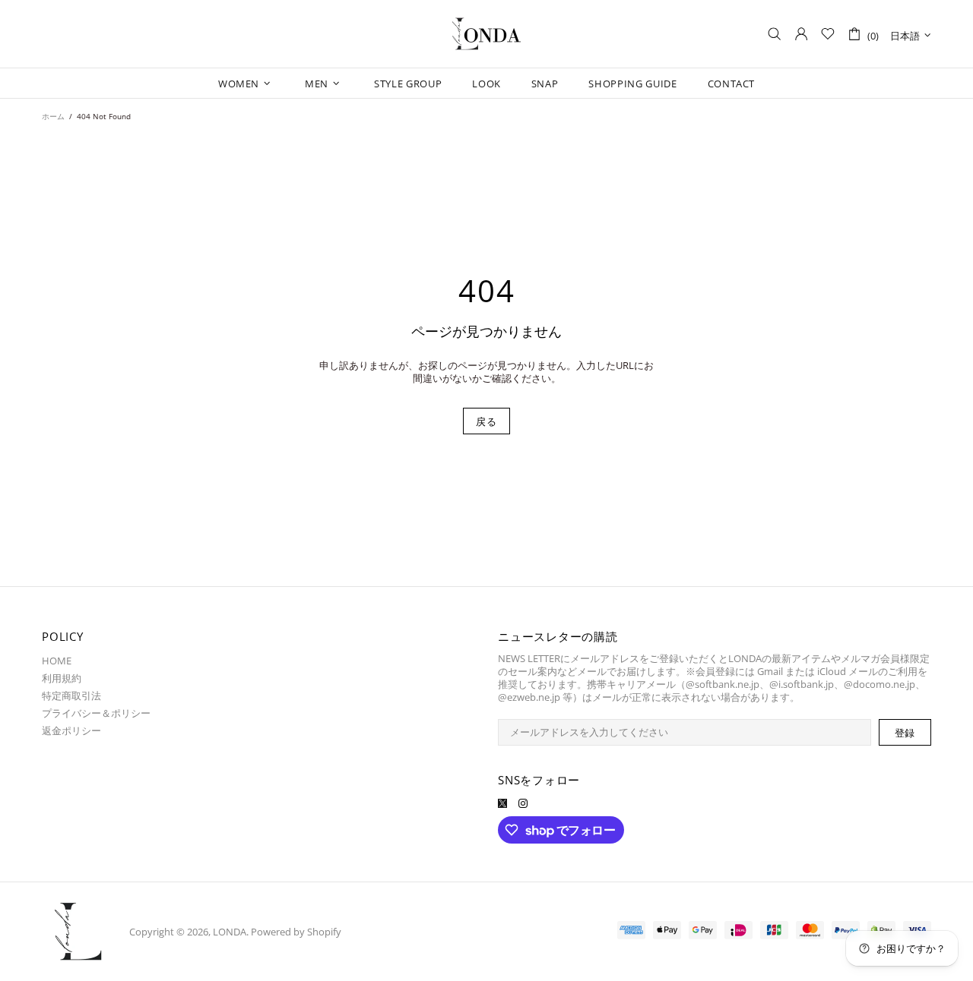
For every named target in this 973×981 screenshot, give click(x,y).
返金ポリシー (71, 730)
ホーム (53, 116)
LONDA (486, 34)
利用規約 (61, 678)
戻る (486, 421)
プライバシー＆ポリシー (96, 713)
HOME (56, 661)
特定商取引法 (71, 695)
